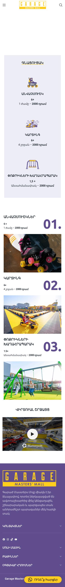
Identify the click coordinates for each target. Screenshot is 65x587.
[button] (43, 579)
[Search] (61, 5)
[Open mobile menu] (4, 5)
